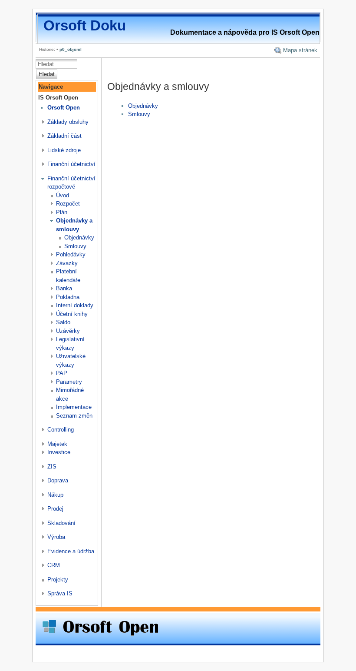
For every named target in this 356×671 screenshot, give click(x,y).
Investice (58, 452)
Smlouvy (75, 246)
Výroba (56, 537)
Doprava (57, 480)
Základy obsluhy (68, 122)
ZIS (51, 466)
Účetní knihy (72, 314)
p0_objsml (70, 49)
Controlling (60, 429)
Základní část (64, 136)
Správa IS (60, 593)
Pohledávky (71, 254)
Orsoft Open (63, 107)
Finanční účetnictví (71, 164)
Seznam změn (74, 415)
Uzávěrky (68, 331)
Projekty (57, 579)
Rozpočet (68, 203)
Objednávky (79, 237)
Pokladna (67, 297)
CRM (53, 565)
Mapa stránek (300, 50)
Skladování (61, 523)
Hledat (47, 74)
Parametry (69, 382)
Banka (64, 288)
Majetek (57, 444)
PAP (61, 373)
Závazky (67, 263)
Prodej (55, 508)
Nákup (55, 495)
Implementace (74, 407)
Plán (61, 212)
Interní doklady (74, 305)
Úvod (62, 195)
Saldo (63, 322)
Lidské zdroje (64, 150)
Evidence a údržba (70, 551)
